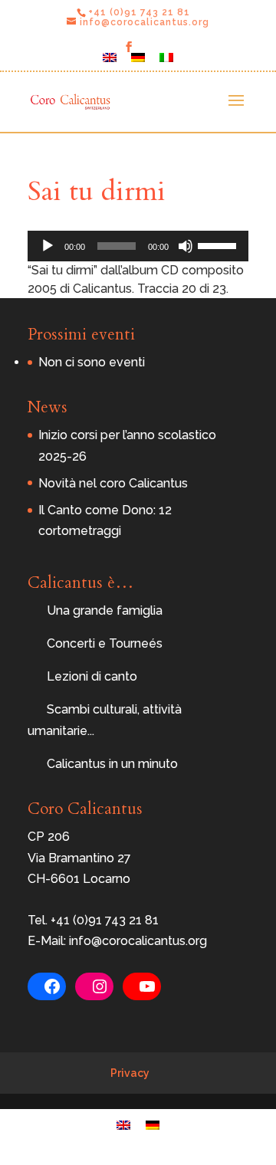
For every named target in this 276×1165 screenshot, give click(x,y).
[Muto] (185, 246)
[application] (138, 246)
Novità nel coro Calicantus (113, 483)
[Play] (47, 246)
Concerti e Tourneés (105, 643)
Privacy (130, 1073)
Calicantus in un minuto (112, 763)
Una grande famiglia (105, 610)
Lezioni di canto (92, 676)
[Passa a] (110, 62)
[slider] (219, 244)
